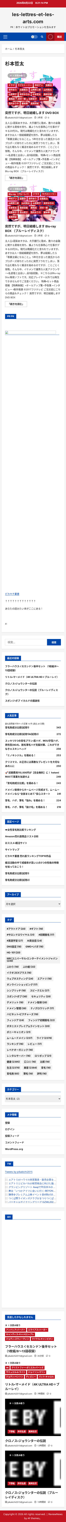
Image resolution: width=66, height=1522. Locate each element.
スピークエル (39, 990)
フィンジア (15, 1020)
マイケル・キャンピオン (42, 1338)
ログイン (10, 1129)
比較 (45, 1061)
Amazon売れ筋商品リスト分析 (21, 836)
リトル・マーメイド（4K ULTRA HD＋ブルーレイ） (32, 676)
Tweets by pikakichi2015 (18, 1171)
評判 (42, 1073)
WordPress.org (14, 1149)
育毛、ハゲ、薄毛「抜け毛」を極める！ (26, 807)
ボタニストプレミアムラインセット (28, 1026)
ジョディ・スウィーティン (17, 1338)
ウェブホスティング (20, 978)
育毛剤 (13, 1073)
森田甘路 (48, 94)
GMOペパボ (34, 946)
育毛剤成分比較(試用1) (17, 727)
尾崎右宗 (33, 1431)
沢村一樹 (22, 99)
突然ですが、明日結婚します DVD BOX (32, 113)
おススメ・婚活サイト (16, 842)
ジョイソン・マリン (36, 1372)
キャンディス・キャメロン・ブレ (20, 1334)
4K (7, 1367)
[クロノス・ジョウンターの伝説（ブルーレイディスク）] (33, 1469)
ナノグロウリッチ (42, 1008)
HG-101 (13, 952)
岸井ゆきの (25, 94)
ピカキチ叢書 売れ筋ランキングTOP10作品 (28, 856)
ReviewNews (55, 1514)
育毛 (46, 1067)
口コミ (30, 1061)
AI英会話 (34, 940)
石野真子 (33, 99)
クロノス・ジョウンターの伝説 (21, 683)
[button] (5, 36)
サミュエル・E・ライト (15, 1372)
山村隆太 (48, 89)
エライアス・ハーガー (37, 1329)
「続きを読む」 (17, 178)
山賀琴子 (13, 94)
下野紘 (12, 1431)
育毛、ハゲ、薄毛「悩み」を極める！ (25, 800)
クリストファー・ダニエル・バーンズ (27, 1367)
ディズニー (31, 1376)
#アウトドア (16, 928)
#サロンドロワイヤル (20, 934)
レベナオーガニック (20, 1049)
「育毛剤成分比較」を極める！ (21, 783)
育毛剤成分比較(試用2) (17, 879)
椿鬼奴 (12, 99)
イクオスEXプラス (19, 972)
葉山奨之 (44, 99)
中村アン (39, 85)
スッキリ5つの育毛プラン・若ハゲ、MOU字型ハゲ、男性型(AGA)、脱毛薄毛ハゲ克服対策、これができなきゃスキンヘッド (32, 744)
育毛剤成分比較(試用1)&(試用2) (22, 734)
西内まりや (14, 103)
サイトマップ (12, 849)
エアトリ (44, 978)
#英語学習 (15, 940)
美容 (30, 1067)
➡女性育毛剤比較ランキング (20, 829)
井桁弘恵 (22, 1431)
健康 (13, 1061)
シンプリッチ (16, 990)
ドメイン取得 (37, 1002)
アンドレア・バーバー (15, 1329)
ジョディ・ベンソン (14, 1376)
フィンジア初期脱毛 (41, 1020)
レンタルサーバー (18, 1055)
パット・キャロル (46, 1376)
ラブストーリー (25, 85)
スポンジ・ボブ (17, 996)
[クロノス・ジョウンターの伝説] (33, 1417)
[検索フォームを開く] (42, 36)
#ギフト (36, 928)
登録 (7, 1122)
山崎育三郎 (36, 89)
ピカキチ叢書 (12, 593)
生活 (13, 1067)
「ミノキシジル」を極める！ (20, 755)
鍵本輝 (25, 103)
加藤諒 (49, 85)
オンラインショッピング (22, 984)
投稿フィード (12, 1135)
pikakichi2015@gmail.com (20, 117)
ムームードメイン (19, 1037)
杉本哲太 (37, 94)
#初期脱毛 (46, 934)
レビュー (35, 1043)
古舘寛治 (24, 89)
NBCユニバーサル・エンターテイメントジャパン (32, 959)
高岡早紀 (35, 103)
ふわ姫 (29, 966)
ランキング (15, 1043)
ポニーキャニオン (18, 1032)
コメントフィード (14, 1142)
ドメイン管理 (16, 1008)
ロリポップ (43, 1055)
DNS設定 (14, 946)
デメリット (15, 1002)
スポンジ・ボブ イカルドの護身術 (22, 700)
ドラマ (12, 85)
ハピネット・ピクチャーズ (22, 1014)
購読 (59, 36)
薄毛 (28, 1073)
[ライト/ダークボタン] (34, 36)
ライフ (44, 1037)
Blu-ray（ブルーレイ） (19, 194)
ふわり (13, 966)
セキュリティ (41, 996)
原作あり (13, 89)
